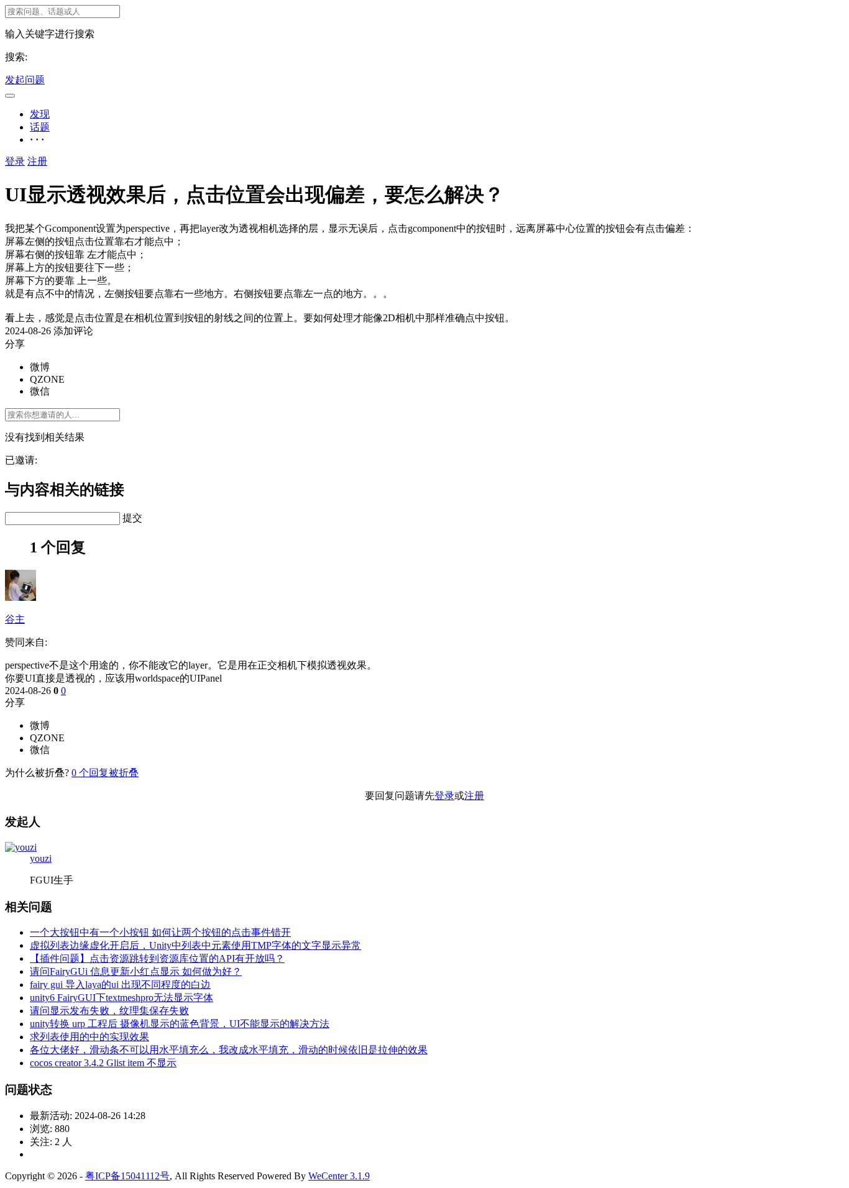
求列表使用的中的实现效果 (89, 1036)
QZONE (47, 379)
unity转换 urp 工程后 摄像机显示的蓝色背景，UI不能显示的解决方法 (179, 1023)
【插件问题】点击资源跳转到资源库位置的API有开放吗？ (157, 958)
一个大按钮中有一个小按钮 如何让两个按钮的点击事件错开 (160, 932)
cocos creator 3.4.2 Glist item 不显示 (103, 1063)
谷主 (15, 619)
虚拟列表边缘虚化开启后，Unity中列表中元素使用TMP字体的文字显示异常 (195, 945)
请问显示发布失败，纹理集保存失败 (109, 1010)
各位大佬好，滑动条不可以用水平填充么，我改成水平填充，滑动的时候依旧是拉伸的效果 (229, 1049)
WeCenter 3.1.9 (339, 1176)
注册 (37, 161)
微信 (40, 391)
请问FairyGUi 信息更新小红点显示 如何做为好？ (136, 971)
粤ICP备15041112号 (127, 1176)
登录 (15, 161)
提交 (132, 518)
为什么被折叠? (37, 772)
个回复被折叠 (105, 772)
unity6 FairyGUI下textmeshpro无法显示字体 (121, 997)
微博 (40, 367)
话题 (40, 127)
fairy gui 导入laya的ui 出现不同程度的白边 (120, 984)
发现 (40, 114)
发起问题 (25, 80)
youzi (41, 858)
